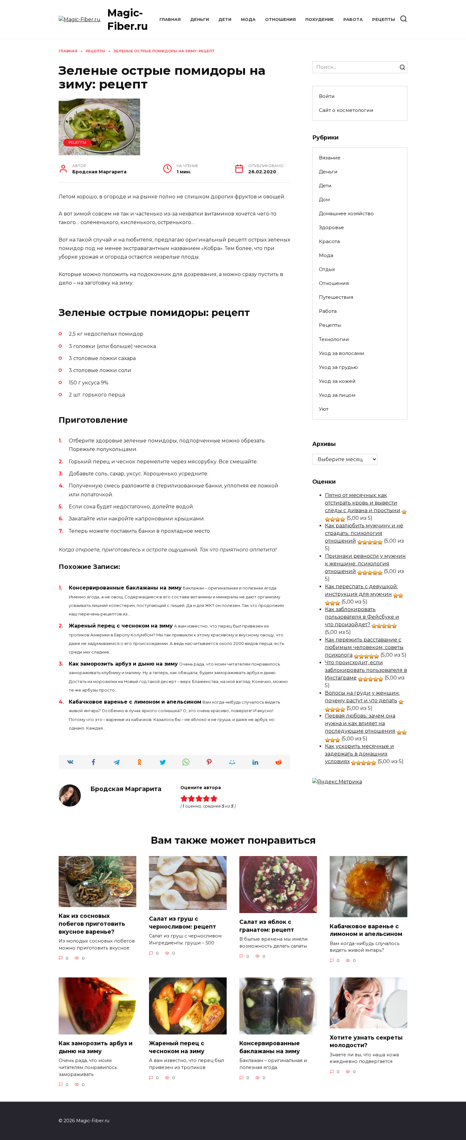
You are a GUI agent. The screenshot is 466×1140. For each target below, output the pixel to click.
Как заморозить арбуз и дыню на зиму (123, 664)
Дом (324, 199)
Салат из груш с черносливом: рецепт (182, 922)
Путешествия (336, 297)
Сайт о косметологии (346, 110)
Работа (353, 19)
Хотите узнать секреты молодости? (366, 1041)
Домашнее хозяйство (346, 213)
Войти (327, 96)
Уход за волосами (341, 353)
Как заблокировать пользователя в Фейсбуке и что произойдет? (362, 617)
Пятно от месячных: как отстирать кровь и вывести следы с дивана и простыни (362, 502)
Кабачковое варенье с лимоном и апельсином (135, 702)
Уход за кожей (337, 381)
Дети (224, 19)
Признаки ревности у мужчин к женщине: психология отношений (365, 563)
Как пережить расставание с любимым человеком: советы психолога (364, 647)
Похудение (319, 19)
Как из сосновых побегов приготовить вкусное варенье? (92, 923)
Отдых (327, 269)
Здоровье (331, 227)
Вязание (329, 158)
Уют (323, 409)
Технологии (334, 339)
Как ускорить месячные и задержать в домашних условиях (359, 753)
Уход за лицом (337, 395)
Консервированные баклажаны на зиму (125, 588)
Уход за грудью (338, 367)
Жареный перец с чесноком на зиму (121, 626)
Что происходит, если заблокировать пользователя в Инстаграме (366, 670)
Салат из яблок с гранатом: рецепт (266, 925)
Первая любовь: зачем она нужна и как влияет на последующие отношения (360, 723)
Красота (329, 241)
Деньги (199, 19)
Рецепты (383, 19)
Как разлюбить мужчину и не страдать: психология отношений (364, 533)
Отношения (280, 19)
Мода (248, 19)
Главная (170, 19)
